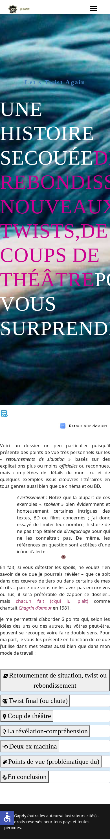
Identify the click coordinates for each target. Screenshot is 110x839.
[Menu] (93, 8)
